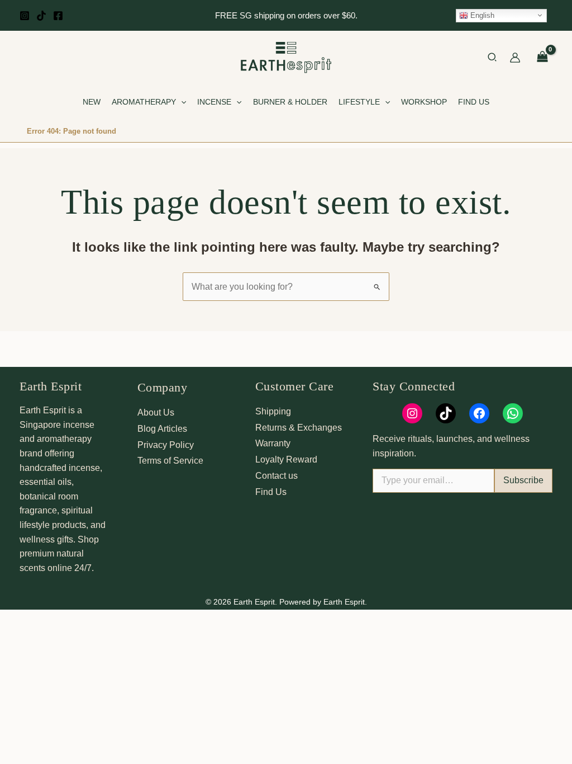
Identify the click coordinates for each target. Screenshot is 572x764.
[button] (492, 59)
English (481, 15)
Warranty (272, 443)
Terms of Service (170, 460)
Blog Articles (162, 428)
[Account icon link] (515, 57)
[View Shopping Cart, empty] (542, 58)
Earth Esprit (51, 386)
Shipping (273, 411)
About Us (155, 412)
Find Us (271, 492)
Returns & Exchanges (298, 427)
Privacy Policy (165, 445)
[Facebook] (58, 16)
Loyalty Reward (286, 459)
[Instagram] (25, 16)
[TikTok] (41, 16)
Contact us (276, 475)
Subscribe (523, 480)
